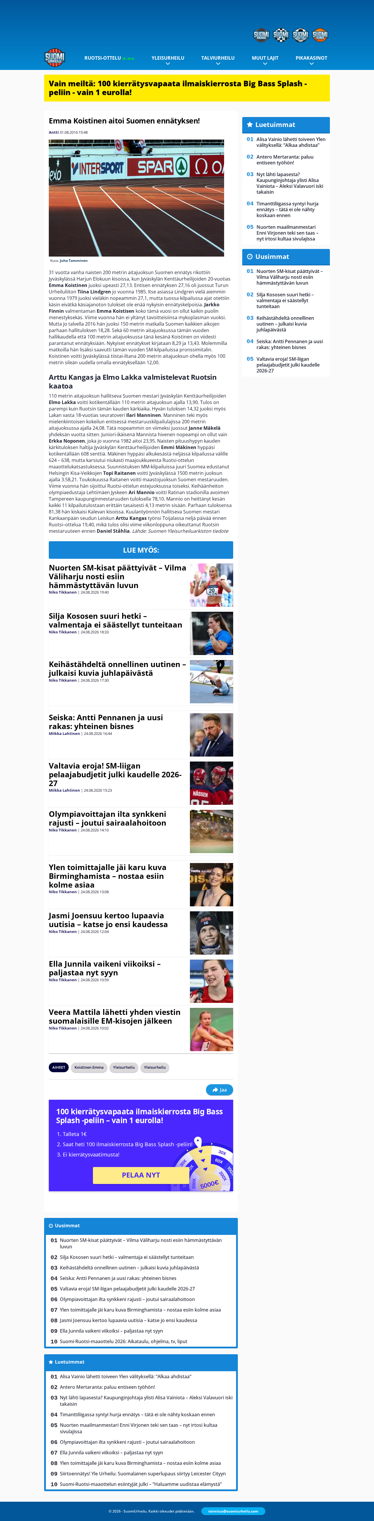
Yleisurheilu (168, 58)
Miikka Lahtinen (64, 733)
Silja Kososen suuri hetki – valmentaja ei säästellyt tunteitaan (115, 620)
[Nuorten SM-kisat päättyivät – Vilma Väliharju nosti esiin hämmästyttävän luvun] (211, 585)
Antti (54, 132)
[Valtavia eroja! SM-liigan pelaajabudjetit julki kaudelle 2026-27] (211, 783)
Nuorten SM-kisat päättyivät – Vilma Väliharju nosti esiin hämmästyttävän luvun (117, 576)
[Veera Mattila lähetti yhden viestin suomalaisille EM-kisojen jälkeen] (211, 1029)
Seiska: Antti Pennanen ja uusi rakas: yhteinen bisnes (106, 721)
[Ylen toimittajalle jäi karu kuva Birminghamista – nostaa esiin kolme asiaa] (211, 884)
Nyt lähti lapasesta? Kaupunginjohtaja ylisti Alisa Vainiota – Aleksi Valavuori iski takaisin (146, 1400)
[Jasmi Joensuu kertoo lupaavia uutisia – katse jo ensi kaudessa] (211, 933)
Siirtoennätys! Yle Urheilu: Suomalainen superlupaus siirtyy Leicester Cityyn (143, 1473)
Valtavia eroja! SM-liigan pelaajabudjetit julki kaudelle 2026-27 (115, 774)
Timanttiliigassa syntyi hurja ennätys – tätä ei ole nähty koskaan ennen (137, 1414)
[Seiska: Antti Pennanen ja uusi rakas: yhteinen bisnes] (211, 735)
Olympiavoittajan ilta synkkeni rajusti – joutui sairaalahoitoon (107, 818)
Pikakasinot (311, 58)
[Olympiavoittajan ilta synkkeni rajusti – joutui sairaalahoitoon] (211, 831)
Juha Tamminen (74, 260)
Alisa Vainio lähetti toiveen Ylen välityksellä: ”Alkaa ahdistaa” (125, 1376)
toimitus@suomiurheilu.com (233, 1511)
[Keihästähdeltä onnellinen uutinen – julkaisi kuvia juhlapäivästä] (211, 681)
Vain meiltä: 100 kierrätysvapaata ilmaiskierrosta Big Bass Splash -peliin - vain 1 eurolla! (178, 87)
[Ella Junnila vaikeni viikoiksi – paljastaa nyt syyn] (211, 981)
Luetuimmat (69, 1362)
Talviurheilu (218, 58)
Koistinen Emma (89, 1067)
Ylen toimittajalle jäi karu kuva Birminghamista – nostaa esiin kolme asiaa (108, 876)
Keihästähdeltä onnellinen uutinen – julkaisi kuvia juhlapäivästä (117, 668)
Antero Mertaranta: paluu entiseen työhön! (107, 1387)
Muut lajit (265, 58)
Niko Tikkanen (63, 592)
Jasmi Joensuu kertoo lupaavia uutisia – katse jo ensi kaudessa (108, 919)
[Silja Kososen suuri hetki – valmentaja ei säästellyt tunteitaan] (211, 633)
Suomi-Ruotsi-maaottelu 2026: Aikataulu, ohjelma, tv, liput (123, 1341)
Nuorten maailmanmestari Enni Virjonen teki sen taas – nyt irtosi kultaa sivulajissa (138, 1428)
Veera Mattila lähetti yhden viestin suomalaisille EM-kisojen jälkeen (115, 1016)
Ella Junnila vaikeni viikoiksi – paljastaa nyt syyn (105, 968)
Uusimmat (67, 1225)
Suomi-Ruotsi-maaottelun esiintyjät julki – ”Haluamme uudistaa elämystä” (141, 1484)
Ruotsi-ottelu (109, 58)
